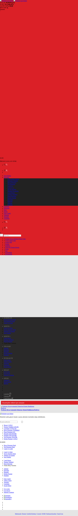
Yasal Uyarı (60, 513)
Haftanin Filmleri (13, 181)
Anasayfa (7, 380)
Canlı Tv (10, 186)
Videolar (6, 215)
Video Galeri (8, 361)
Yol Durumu (11, 184)
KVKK (44, 513)
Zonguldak (8, 252)
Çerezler (39, 513)
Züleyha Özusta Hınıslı (12, 247)
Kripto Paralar (12, 198)
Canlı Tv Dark (8, 328)
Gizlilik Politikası (31, 513)
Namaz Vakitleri (12, 194)
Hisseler (10, 201)
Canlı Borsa (11, 193)
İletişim (6, 383)
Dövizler (10, 200)
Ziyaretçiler (8, 254)
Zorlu (7, 249)
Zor (6, 251)
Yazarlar (6, 217)
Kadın (6, 211)
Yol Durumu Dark (9, 321)
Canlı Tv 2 (11, 188)
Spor (5, 210)
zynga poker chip (10, 240)
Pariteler (10, 205)
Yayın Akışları (12, 189)
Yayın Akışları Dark (10, 330)
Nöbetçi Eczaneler (13, 191)
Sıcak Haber (7, 367)
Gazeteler (7, 218)
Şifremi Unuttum (9, 375)
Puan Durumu (12, 196)
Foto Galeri (7, 213)
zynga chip (8, 242)
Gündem (6, 206)
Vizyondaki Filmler (13, 179)
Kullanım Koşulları (51, 513)
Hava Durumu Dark (10, 319)
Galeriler (6, 394)
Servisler (6, 177)
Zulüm (7, 244)
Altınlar (10, 203)
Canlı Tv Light (8, 323)
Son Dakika (7, 176)
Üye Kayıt (7, 373)
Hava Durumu (12, 182)
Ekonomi (6, 208)
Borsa (8, 425)
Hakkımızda (7, 382)
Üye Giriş (7, 372)
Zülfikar (7, 246)
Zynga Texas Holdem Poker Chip (15, 239)
